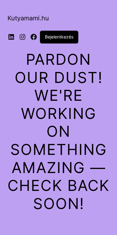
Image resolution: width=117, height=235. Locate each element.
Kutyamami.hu (28, 18)
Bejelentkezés (59, 36)
